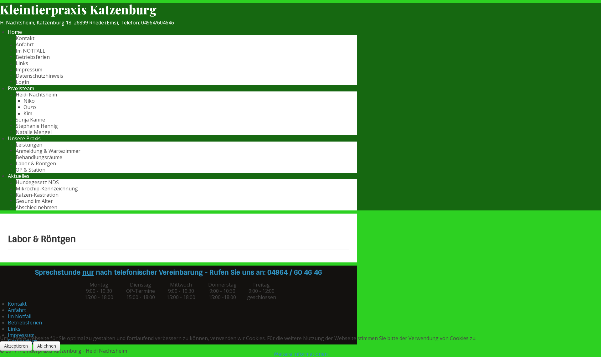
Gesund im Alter (34, 201)
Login (22, 82)
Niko (29, 100)
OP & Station (30, 169)
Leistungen (29, 144)
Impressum (29, 69)
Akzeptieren (16, 346)
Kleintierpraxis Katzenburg (78, 9)
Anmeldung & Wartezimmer (48, 150)
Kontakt (25, 38)
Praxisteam (21, 88)
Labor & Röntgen (36, 163)
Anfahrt (25, 44)
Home (15, 31)
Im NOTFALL (30, 50)
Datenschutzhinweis (39, 75)
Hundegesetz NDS (37, 182)
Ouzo (29, 107)
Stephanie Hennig (37, 125)
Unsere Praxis (24, 138)
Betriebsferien (33, 57)
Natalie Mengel (34, 132)
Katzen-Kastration (37, 194)
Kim (27, 113)
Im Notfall (19, 316)
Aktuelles (18, 176)
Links (22, 63)
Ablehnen (46, 346)
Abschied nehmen (36, 207)
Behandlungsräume (39, 157)
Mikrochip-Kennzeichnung (47, 188)
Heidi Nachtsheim (36, 94)
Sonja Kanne (30, 119)
